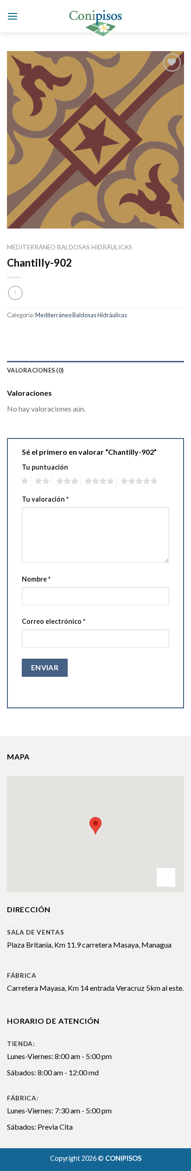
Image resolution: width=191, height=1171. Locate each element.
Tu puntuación (45, 467)
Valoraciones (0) (35, 370)
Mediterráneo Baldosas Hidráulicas (69, 247)
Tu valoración (45, 499)
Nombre (36, 579)
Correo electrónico (53, 621)
